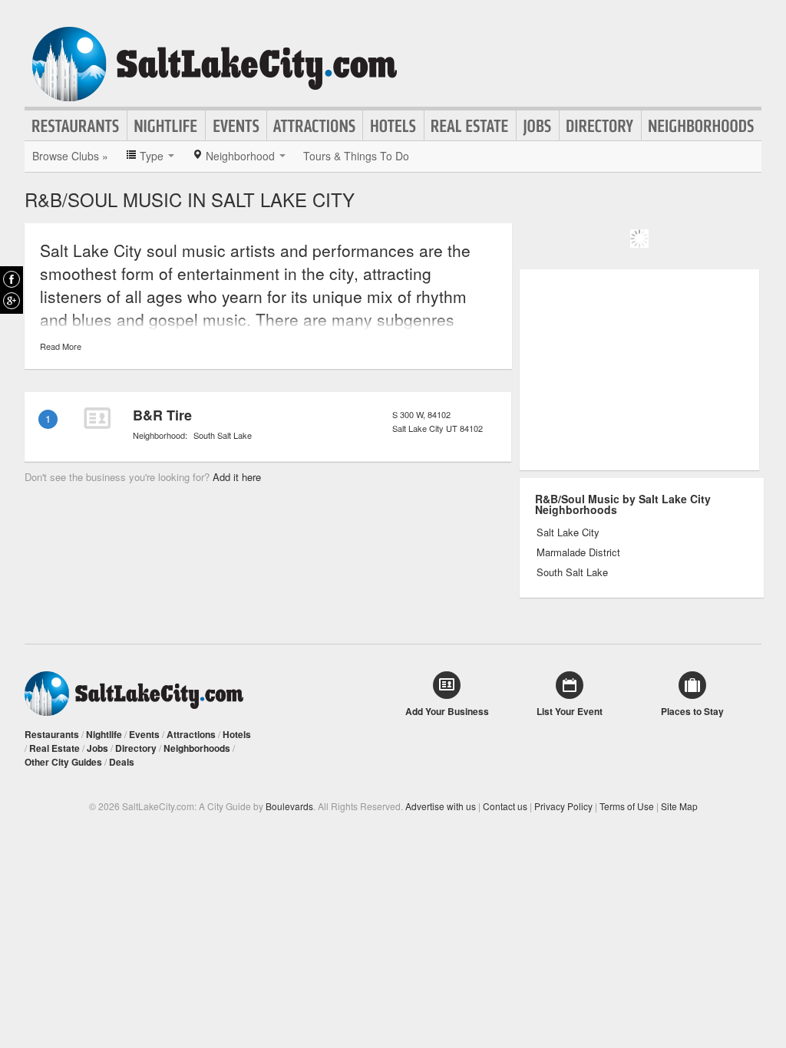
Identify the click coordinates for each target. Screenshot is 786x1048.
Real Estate (470, 126)
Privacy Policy (563, 805)
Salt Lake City (568, 532)
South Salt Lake (222, 435)
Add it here (237, 477)
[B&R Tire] (96, 418)
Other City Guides (63, 762)
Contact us (505, 805)
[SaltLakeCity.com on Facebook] (11, 279)
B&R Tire (162, 415)
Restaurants (76, 126)
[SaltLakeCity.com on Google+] (11, 300)
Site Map (679, 805)
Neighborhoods (701, 126)
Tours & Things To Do (356, 155)
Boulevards (289, 805)
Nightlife (166, 126)
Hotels (393, 126)
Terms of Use (626, 805)
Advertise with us (440, 805)
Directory (600, 126)
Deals (121, 762)
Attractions (314, 126)
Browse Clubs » (70, 155)
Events (236, 126)
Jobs (538, 126)
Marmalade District (578, 552)
